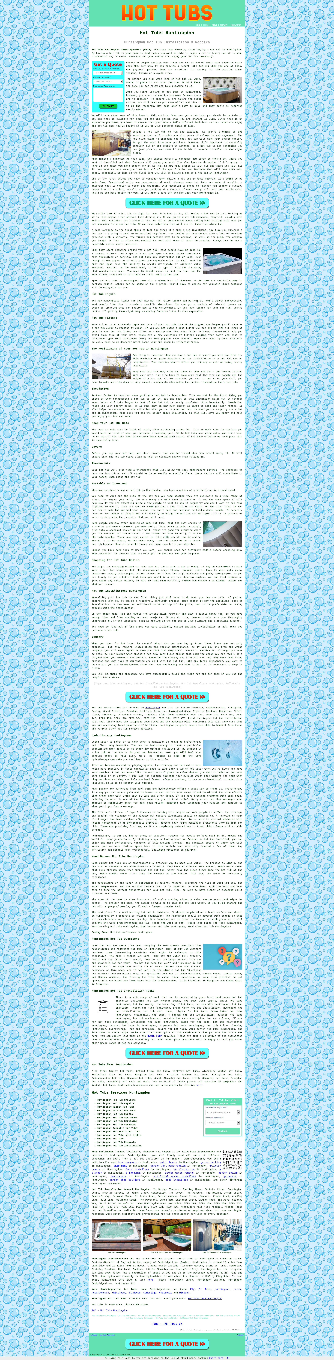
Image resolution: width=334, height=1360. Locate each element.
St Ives (205, 1289)
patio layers (168, 1162)
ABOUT (214, 25)
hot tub (215, 49)
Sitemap (93, 1335)
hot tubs (172, 92)
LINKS (205, 25)
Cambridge (149, 1293)
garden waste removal (179, 1173)
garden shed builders (125, 1180)
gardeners (229, 1176)
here (199, 1085)
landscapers (118, 1176)
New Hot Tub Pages (107, 1335)
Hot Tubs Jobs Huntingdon (205, 1298)
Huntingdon (152, 707)
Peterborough (100, 1293)
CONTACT (223, 25)
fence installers (137, 1169)
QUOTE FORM (154, 1036)
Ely (192, 1289)
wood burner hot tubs (204, 1029)
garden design (228, 1173)
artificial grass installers (175, 1176)
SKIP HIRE (120, 1166)
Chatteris (165, 1293)
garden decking (211, 1162)
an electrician (184, 1169)
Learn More (216, 1358)
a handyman (133, 1173)
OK (227, 1358)
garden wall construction (168, 1166)
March (237, 1289)
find (103, 1071)
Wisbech (184, 1293)
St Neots (135, 1293)
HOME (198, 25)
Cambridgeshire (160, 1289)
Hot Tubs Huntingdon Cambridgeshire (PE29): (122, 49)
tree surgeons (127, 1162)
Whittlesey (119, 1293)
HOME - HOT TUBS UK (167, 1324)
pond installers (177, 1180)
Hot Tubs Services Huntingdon (121, 1093)
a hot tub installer (144, 1159)
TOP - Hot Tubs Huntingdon (110, 1310)
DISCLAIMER (236, 25)
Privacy (240, 1335)
